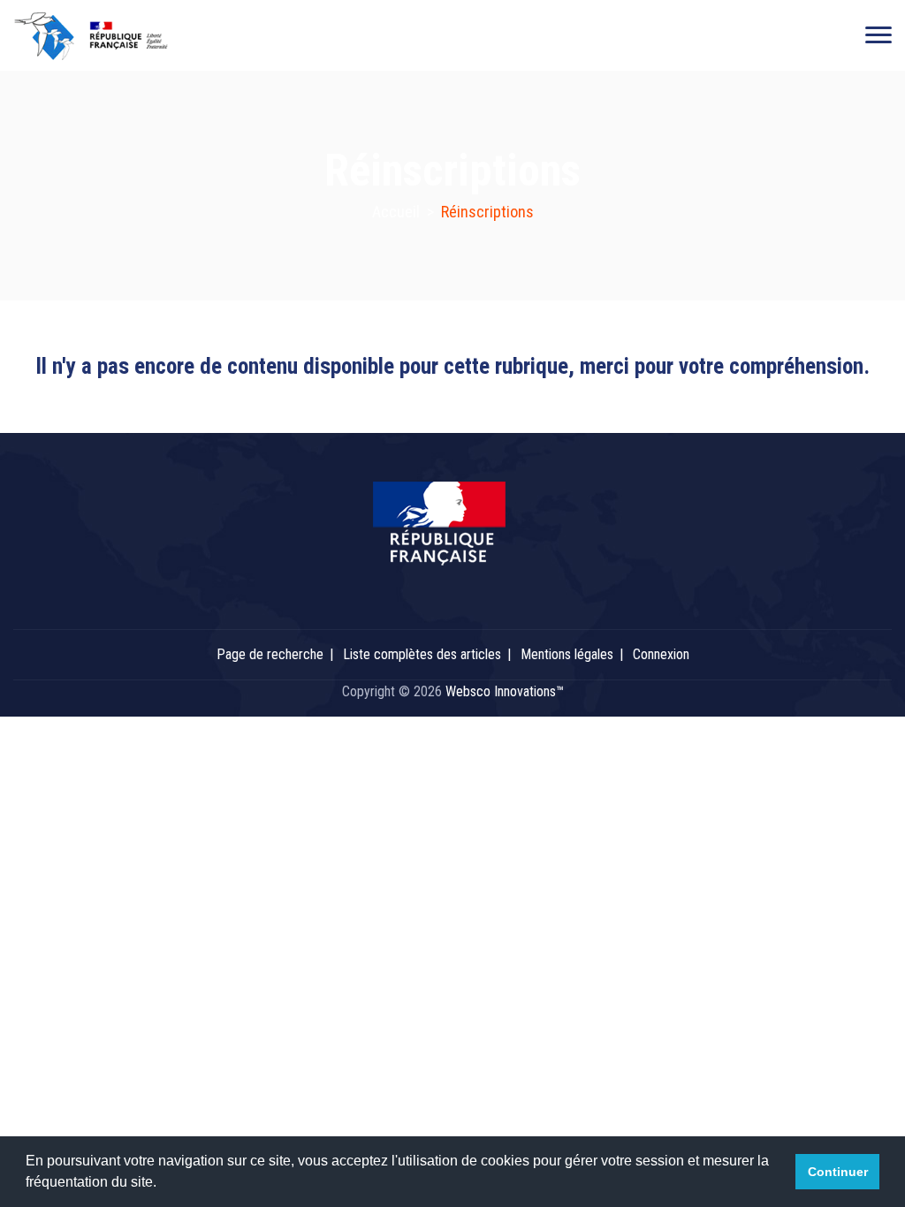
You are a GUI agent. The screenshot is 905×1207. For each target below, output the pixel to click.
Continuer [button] (838, 1172)
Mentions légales (567, 654)
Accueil (396, 211)
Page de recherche (270, 654)
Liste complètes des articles (422, 654)
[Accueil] (103, 35)
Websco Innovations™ (504, 691)
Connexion (661, 654)
